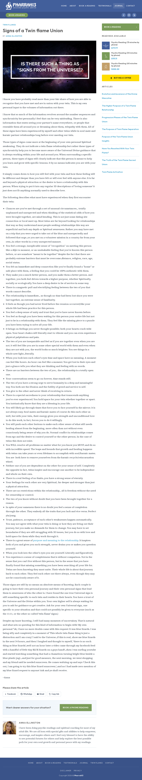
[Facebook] (124, 15)
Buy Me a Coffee (122, 78)
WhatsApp (27, 694)
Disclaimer (65, 771)
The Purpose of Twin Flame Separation (120, 129)
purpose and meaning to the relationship (55, 540)
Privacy (78, 771)
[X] (134, 15)
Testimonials (104, 6)
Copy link (55, 694)
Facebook (11, 694)
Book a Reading (87, 6)
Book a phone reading (76, 707)
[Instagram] (129, 15)
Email (42, 694)
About (73, 6)
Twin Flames (9, 25)
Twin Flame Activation (112, 172)
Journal (119, 6)
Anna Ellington (14, 36)
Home (64, 6)
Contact (130, 6)
